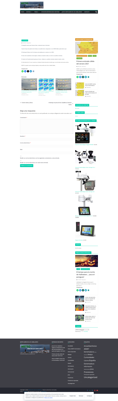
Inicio (22, 12)
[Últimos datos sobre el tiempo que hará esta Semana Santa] (79, 319)
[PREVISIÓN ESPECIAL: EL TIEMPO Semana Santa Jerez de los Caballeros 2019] (79, 309)
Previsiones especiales (85, 269)
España (78, 269)
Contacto (86, 12)
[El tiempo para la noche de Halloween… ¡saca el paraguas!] (86, 261)
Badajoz (89, 55)
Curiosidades (71, 360)
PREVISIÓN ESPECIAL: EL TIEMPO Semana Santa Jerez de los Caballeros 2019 (90, 308)
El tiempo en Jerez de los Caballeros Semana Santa (61, 91)
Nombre (22, 136)
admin (30, 42)
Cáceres (94, 55)
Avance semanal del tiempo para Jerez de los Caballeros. (46, 92)
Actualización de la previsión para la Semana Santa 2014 (29, 91)
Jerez (69, 374)
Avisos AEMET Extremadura (82, 55)
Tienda (36, 12)
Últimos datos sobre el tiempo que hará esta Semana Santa (90, 318)
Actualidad (70, 346)
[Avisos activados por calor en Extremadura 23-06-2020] (79, 94)
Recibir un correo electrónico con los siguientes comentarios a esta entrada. (39, 158)
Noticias (28, 12)
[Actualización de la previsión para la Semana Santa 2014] (29, 84)
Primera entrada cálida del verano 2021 (85, 62)
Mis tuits (77, 108)
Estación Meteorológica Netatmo (50, 12)
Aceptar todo (73, 395)
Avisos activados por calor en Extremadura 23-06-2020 (91, 93)
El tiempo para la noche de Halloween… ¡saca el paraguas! (85, 274)
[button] (31, 12)
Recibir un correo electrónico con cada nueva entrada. (34, 162)
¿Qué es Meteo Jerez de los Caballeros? (72, 12)
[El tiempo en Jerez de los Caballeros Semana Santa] (63, 84)
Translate (86, 331)
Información (70, 369)
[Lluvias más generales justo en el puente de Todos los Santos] (79, 300)
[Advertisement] (59, 23)
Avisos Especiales (72, 351)
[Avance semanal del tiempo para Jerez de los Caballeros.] (46, 84)
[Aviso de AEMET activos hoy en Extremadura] (79, 85)
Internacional (71, 372)
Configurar (89, 395)
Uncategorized (25, 40)
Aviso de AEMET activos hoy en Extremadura (90, 84)
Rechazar (81, 395)
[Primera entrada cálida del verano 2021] (86, 48)
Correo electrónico (25, 143)
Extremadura (79, 58)
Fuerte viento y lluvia (27, 102)
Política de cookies (48, 397)
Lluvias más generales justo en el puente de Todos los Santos (90, 299)
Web (21, 149)
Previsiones (70, 377)
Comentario (23, 117)
